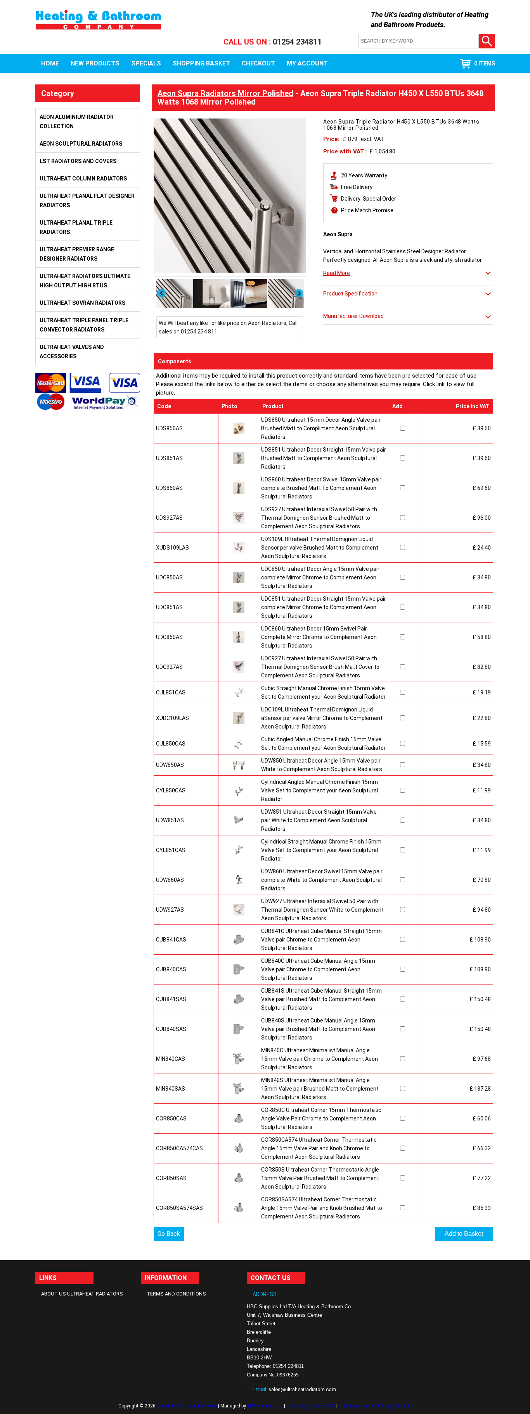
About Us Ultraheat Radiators (82, 1294)
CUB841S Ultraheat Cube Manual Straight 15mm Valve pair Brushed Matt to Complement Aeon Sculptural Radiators (321, 999)
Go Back (169, 1233)
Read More (336, 273)
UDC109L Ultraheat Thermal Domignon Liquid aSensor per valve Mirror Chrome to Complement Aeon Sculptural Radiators (322, 718)
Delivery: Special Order (368, 199)
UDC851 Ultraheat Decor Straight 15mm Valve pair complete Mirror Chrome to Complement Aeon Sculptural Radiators (323, 607)
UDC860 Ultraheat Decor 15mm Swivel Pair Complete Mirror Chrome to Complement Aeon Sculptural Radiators (319, 637)
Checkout (258, 63)
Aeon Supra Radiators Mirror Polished (225, 93)
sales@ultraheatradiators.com (302, 1389)
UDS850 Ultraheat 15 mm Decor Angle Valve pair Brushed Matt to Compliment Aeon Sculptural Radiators (321, 428)
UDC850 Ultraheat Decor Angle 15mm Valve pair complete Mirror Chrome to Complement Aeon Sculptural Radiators (320, 577)
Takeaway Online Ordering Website (375, 1406)
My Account (307, 63)
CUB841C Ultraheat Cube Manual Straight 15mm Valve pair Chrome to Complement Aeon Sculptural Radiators (321, 939)
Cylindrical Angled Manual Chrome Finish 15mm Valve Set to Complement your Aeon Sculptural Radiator (319, 790)
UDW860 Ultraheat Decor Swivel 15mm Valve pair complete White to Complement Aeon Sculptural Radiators (322, 880)
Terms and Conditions (176, 1294)
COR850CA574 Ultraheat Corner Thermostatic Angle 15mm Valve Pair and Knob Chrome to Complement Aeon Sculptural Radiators (319, 1148)
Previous (162, 293)
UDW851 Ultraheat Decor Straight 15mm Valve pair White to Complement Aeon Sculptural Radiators (319, 820)
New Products (95, 63)
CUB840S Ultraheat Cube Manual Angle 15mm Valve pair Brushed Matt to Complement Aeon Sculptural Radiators (318, 1029)
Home (50, 63)
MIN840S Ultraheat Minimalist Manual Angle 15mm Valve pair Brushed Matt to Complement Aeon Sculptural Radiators (320, 1088)
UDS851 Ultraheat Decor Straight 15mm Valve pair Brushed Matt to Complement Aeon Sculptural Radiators (323, 458)
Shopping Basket (201, 63)
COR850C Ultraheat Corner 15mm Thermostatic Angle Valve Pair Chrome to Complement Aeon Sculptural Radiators (321, 1118)
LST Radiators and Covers (78, 161)
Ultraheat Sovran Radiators (82, 303)
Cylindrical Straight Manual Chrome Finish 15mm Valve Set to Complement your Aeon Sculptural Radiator (321, 850)
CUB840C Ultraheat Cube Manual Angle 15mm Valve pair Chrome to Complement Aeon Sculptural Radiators (318, 969)
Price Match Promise (367, 210)
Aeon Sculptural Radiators (81, 144)
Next (299, 293)
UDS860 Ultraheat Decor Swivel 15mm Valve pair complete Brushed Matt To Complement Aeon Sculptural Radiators (321, 488)
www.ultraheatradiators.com (187, 1406)
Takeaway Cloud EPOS (310, 1406)
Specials (146, 63)
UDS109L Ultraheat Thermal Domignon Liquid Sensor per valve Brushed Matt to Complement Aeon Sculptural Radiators (319, 547)
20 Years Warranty (364, 175)
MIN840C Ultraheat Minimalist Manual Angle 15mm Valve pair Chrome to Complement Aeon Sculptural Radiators (319, 1058)
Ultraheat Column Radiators (83, 178)
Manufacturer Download (353, 316)
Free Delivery (356, 187)
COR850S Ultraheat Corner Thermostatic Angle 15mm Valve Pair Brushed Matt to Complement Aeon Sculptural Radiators (320, 1178)
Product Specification (350, 293)
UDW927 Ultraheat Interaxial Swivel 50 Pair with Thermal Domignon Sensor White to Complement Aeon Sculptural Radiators (322, 909)
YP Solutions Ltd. (265, 1406)
